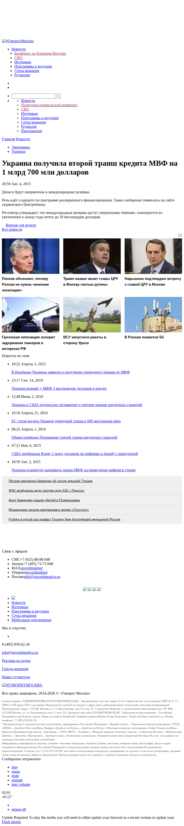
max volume (21, 784)
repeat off (19, 809)
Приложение (31, 131)
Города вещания (15, 669)
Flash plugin (11, 822)
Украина (18, 151)
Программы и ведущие (33, 66)
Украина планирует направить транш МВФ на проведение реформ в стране (74, 470)
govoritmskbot (31, 568)
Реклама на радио (16, 661)
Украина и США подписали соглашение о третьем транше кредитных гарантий (77, 405)
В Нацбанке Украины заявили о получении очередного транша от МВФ (71, 372)
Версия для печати (21, 225)
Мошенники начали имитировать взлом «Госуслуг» (49, 510)
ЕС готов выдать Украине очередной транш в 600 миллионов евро (66, 421)
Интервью (22, 62)
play (15, 767)
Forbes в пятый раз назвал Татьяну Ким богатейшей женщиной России (64, 519)
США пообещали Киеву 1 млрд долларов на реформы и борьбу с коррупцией (75, 454)
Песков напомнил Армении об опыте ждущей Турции (50, 481)
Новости (19, 49)
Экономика (21, 147)
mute (15, 776)
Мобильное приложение (32, 620)
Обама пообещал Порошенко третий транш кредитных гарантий (64, 437)
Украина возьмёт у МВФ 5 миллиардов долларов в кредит (59, 388)
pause (16, 771)
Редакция (22, 75)
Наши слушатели (16, 677)
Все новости (12, 229)
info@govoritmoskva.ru (42, 577)
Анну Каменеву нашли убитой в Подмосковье (44, 500)
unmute (17, 780)
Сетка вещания (26, 71)
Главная (8, 139)
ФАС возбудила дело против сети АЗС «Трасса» (47, 490)
